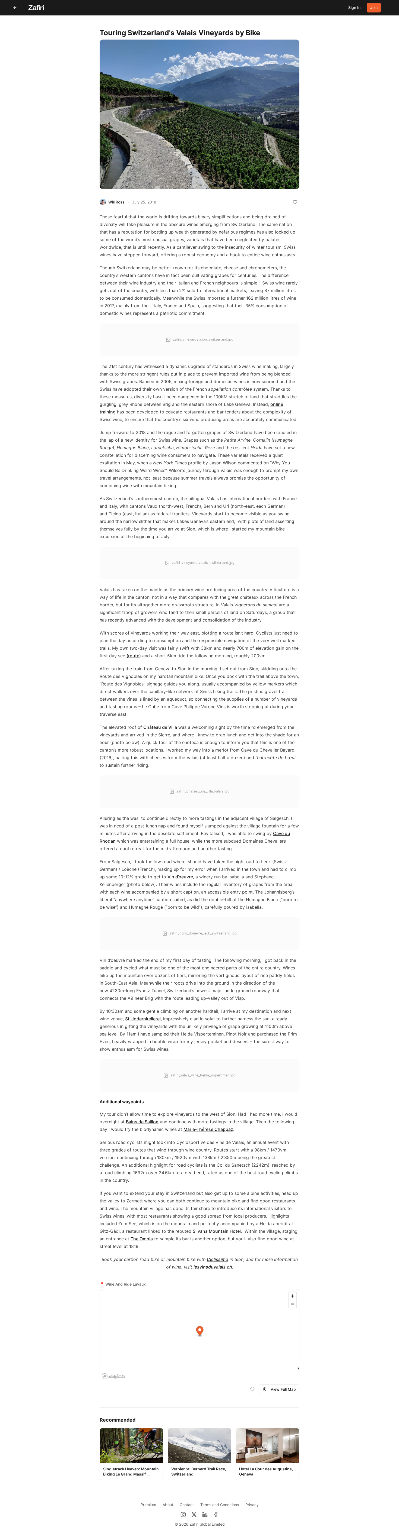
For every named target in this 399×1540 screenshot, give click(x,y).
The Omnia (142, 1238)
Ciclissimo (217, 1259)
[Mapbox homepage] (113, 1376)
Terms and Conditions (219, 1504)
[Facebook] (215, 1514)
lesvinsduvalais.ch (213, 1267)
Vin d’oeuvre (180, 876)
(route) (133, 655)
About (168, 1504)
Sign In (354, 7)
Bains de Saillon (142, 1121)
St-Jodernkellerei (143, 1018)
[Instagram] (183, 1514)
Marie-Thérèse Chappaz (208, 1129)
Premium (148, 1504)
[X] (194, 1514)
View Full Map (283, 1389)
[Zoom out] (292, 1304)
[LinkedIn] (205, 1514)
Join (374, 7)
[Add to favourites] (295, 202)
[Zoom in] (292, 1296)
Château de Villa (160, 727)
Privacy (252, 1504)
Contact (187, 1504)
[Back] (15, 7)
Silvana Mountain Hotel (217, 1231)
